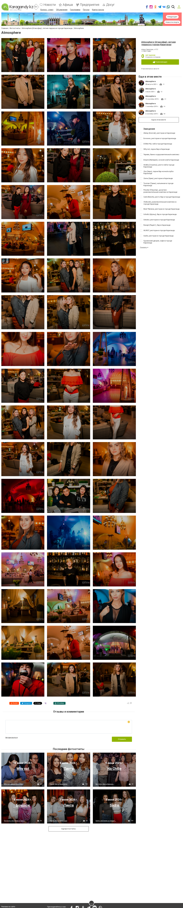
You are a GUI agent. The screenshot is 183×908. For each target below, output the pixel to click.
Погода (86, 10)
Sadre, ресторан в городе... (106, 821)
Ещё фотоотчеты (68, 829)
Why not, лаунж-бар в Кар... (14, 784)
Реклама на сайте (8, 907)
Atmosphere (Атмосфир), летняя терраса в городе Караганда (158, 43)
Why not (22, 769)
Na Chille (114, 769)
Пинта (69, 769)
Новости (50, 5)
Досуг (110, 5)
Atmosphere (150, 81)
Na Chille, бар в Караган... (105, 784)
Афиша (68, 5)
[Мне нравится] (128, 703)
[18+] (17, 7)
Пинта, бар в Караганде (58, 784)
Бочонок (23, 805)
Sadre (114, 805)
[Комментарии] (131, 703)
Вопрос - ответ (46, 10)
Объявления (61, 10)
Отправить (122, 739)
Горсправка (75, 10)
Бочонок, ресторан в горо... (14, 821)
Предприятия (89, 5)
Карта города (98, 10)
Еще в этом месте (159, 120)
